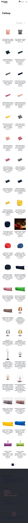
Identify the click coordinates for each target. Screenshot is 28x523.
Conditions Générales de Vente (10, 495)
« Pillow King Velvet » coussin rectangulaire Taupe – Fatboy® (20, 168)
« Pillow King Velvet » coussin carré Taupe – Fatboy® (20, 125)
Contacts (6, 494)
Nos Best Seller (7, 491)
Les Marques (6, 490)
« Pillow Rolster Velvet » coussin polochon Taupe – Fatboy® (7, 82)
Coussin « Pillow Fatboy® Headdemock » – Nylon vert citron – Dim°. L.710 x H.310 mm (20, 454)
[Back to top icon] (14, 514)
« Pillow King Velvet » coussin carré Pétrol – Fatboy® (8, 60)
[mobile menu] (26, 2)
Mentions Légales (7, 493)
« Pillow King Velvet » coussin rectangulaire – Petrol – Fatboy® (7, 189)
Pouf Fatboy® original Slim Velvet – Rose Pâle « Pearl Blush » (7, 40)
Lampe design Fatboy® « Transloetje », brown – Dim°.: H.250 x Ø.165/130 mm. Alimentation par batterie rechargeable (7, 387)
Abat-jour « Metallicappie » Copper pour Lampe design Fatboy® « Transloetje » (20, 320)
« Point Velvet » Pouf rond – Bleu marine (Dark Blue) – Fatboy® (8, 232)
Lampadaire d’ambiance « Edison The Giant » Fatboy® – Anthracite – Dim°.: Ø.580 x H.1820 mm (8, 364)
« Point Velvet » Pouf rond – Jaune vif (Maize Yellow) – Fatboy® (20, 211)
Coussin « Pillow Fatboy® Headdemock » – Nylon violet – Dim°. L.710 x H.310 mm (7, 454)
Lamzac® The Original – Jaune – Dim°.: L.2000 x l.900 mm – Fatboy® (7, 431)
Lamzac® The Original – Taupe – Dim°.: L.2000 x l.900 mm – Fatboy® (7, 318)
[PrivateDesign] (4, 2)
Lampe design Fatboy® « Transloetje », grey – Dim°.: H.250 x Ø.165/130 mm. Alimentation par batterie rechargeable (20, 364)
